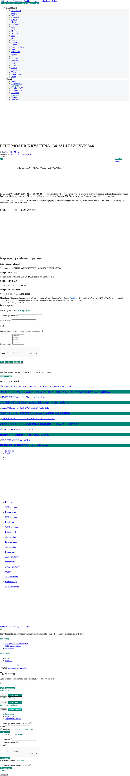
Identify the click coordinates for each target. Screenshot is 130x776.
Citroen (14, 20)
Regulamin (9, 648)
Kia (12, 38)
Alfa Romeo (16, 10)
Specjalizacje (11, 8)
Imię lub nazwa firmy (9, 331)
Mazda (14, 45)
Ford (13, 29)
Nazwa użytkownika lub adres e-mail (15, 723)
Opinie (117, 161)
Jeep (13, 36)
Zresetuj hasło (6, 768)
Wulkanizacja (16, 99)
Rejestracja (9, 716)
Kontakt (8, 660)
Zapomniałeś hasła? (13, 719)
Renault (14, 61)
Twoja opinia (6, 344)
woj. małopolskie (24, 154)
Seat (13, 63)
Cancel (3, 695)
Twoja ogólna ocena (9, 311)
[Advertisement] (65, 123)
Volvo (13, 77)
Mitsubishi (15, 52)
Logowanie (9, 714)
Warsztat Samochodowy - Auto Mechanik (17, 626)
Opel (13, 56)
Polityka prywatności (13, 646)
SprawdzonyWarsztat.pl (17, 668)
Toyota (14, 72)
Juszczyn (13, 154)
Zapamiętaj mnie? (10, 729)
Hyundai (14, 33)
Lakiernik (15, 93)
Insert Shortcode (15, 695)
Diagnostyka (16, 83)
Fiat (12, 26)
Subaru (14, 67)
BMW (14, 15)
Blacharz (15, 81)
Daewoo (14, 24)
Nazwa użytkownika (9, 315)
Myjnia (14, 97)
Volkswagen (16, 74)
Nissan (14, 54)
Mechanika (15, 95)
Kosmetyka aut (17, 90)
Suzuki (14, 70)
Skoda (14, 65)
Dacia (13, 22)
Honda (14, 31)
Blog (7, 658)
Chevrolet (15, 17)
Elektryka (15, 86)
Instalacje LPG (17, 88)
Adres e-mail (6, 321)
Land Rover (16, 42)
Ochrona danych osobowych (16, 644)
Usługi (9, 79)
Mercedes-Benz (17, 47)
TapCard (73, 298)
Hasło (3, 326)
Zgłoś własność (6, 377)
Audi (13, 13)
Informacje (119, 159)
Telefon (3, 683)
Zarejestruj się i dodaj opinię (11, 362)
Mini (13, 49)
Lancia (14, 40)
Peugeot (14, 58)
